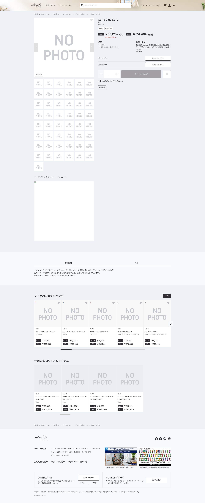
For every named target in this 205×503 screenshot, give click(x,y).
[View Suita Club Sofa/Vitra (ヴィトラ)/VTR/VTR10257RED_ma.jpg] (79, 135)
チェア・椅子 (61, 448)
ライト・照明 (55, 452)
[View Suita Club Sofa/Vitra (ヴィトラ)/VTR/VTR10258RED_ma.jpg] (69, 156)
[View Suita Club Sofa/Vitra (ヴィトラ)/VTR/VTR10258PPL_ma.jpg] (59, 156)
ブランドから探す (58, 462)
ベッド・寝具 (55, 455)
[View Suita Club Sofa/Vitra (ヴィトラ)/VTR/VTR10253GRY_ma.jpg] (79, 94)
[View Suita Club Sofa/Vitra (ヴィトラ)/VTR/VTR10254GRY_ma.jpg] (69, 114)
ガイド (158, 5)
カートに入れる (141, 74)
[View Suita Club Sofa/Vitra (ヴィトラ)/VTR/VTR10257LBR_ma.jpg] (38, 135)
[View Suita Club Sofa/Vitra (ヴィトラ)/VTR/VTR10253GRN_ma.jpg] (59, 94)
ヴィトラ (101, 24)
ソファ (53, 448)
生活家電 (77, 452)
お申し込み (156, 480)
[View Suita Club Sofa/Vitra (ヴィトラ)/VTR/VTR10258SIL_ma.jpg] (38, 156)
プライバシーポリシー (77, 492)
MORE (167, 296)
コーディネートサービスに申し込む (129, 492)
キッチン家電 (86, 452)
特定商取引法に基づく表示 (93, 492)
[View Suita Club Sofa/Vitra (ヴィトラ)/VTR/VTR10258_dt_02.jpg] (79, 146)
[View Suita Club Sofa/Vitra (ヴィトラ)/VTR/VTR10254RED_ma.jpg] (89, 114)
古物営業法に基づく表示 (110, 492)
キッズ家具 (65, 455)
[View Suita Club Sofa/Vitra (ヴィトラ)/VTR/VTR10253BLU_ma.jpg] (49, 94)
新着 (47, 5)
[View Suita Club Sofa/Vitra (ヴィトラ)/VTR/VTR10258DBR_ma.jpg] (59, 146)
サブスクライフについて (77, 462)
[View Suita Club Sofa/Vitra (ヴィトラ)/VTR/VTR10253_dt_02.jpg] (59, 83)
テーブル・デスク (74, 448)
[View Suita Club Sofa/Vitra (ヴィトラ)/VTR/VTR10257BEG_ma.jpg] (89, 125)
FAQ (94, 483)
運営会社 (36, 492)
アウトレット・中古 (65, 5)
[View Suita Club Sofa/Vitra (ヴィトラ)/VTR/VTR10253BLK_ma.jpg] (69, 94)
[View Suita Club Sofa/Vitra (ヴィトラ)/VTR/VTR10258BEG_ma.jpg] (89, 146)
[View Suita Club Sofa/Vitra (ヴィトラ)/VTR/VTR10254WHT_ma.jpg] (79, 104)
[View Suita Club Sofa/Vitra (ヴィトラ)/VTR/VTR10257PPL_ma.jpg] (69, 135)
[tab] (68, 263)
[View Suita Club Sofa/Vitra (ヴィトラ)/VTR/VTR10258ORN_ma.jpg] (79, 156)
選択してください (158, 58)
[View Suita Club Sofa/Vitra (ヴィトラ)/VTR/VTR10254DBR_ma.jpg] (79, 114)
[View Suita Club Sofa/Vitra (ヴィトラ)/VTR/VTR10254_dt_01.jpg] (59, 104)
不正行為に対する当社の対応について (59, 492)
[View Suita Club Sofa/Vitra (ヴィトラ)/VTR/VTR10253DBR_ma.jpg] (89, 94)
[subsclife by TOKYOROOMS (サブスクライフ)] (36, 5)
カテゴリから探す (41, 448)
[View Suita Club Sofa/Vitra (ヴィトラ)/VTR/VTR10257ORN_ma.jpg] (89, 135)
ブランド (54, 5)
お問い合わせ (88, 477)
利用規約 (43, 492)
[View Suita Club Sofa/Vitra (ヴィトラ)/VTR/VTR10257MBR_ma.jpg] (49, 135)
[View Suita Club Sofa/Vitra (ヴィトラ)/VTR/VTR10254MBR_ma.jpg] (38, 125)
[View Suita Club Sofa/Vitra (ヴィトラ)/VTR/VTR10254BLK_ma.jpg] (49, 104)
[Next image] (92, 47)
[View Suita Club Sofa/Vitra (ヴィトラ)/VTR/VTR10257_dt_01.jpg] (59, 125)
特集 (142, 5)
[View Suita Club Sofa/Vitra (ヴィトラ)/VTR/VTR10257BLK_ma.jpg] (49, 146)
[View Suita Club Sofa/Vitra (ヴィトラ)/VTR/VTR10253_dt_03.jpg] (69, 83)
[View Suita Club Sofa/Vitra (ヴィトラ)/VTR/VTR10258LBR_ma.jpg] (38, 83)
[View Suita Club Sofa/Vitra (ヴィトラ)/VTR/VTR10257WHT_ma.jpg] (79, 125)
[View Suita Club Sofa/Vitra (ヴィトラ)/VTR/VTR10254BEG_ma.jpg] (89, 104)
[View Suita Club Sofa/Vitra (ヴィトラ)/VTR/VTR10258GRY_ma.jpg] (89, 156)
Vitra (99, 22)
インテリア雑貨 (94, 448)
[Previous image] (36, 47)
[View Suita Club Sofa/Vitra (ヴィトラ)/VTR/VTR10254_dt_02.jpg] (69, 104)
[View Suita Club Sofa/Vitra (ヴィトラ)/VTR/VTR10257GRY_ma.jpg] (38, 146)
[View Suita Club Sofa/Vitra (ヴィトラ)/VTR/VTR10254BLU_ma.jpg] (49, 114)
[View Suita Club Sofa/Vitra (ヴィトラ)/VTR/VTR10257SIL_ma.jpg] (49, 125)
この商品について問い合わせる (112, 81)
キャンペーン (150, 5)
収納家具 (85, 448)
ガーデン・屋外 (67, 452)
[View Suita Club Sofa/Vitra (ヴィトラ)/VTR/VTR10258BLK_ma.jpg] (38, 166)
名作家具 (102, 87)
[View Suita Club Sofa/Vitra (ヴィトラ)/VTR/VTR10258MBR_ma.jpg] (49, 156)
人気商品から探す (41, 462)
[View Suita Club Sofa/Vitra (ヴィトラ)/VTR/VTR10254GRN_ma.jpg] (59, 114)
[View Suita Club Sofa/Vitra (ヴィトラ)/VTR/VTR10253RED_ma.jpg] (38, 104)
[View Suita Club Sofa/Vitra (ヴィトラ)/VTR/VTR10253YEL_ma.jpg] (38, 94)
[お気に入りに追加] (59, 303)
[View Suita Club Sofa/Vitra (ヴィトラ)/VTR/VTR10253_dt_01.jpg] (49, 83)
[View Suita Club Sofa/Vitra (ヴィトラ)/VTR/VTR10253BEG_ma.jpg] (89, 83)
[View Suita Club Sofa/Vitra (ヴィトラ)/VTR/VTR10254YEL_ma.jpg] (38, 114)
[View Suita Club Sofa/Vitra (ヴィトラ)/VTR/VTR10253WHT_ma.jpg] (79, 83)
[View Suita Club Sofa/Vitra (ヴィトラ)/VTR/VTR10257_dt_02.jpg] (69, 125)
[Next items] (170, 323)
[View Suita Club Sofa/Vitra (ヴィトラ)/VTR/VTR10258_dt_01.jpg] (69, 146)
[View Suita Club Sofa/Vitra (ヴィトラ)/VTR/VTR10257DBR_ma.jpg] (59, 135)
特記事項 (139, 51)
